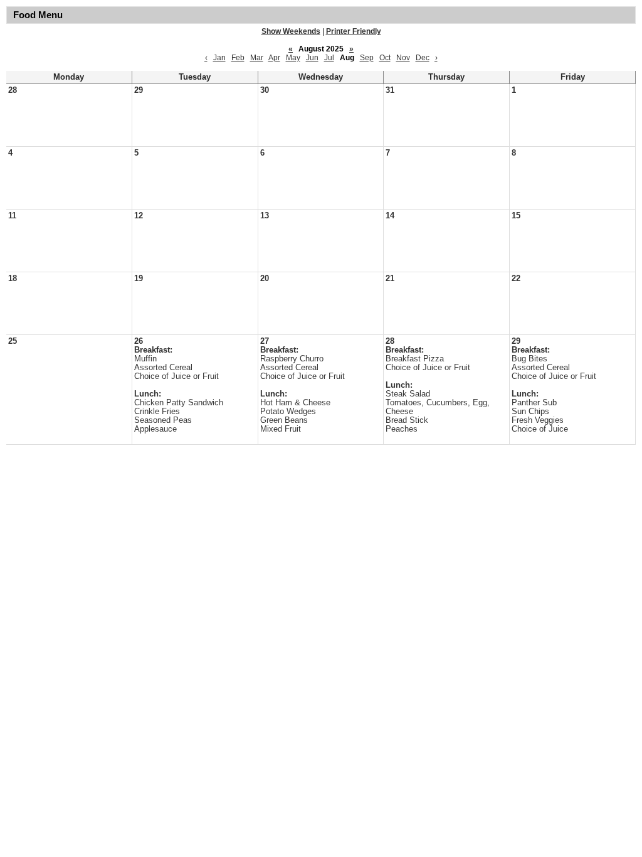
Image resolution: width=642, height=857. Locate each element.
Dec (422, 57)
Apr (274, 57)
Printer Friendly (353, 31)
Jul (329, 57)
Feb (238, 57)
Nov (403, 57)
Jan (219, 57)
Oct (385, 57)
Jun (312, 57)
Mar (256, 57)
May (293, 57)
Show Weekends (290, 31)
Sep (367, 57)
